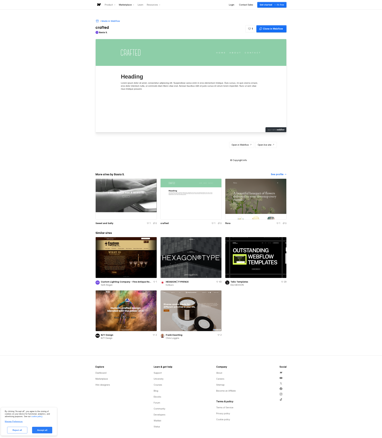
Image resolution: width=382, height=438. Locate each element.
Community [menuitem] (159, 409)
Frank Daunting (174, 335)
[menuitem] (280, 372)
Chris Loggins (172, 338)
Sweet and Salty (104, 223)
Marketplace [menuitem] (102, 379)
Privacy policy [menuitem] (223, 413)
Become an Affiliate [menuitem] (226, 391)
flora (227, 223)
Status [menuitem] (157, 426)
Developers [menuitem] (159, 415)
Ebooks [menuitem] (157, 397)
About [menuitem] (219, 373)
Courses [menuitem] (158, 385)
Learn (140, 5)
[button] (110, 5)
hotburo (170, 285)
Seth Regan (107, 285)
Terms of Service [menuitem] (224, 407)
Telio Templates (239, 282)
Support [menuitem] (158, 373)
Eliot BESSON (237, 285)
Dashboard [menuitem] (101, 373)
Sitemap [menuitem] (220, 385)
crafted (164, 223)
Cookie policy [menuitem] (223, 419)
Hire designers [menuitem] (103, 385)
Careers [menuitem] (220, 379)
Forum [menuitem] (157, 403)
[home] (98, 4)
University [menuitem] (159, 379)
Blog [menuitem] (156, 391)
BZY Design (107, 335)
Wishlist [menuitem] (157, 420)
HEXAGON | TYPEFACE (177, 282)
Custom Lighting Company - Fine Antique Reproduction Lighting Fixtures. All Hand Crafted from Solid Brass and (126, 282)
